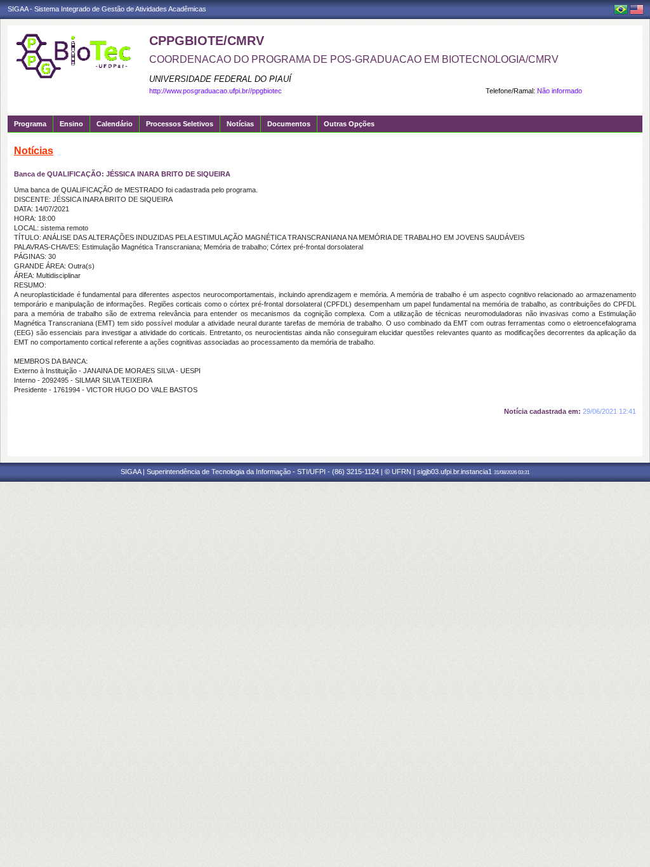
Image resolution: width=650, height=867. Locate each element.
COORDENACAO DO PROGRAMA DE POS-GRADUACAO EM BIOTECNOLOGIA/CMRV (354, 59)
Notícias (240, 124)
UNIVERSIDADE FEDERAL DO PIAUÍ (220, 79)
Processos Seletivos (179, 124)
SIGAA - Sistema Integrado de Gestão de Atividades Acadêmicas (107, 9)
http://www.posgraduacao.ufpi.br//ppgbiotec (215, 91)
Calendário (114, 124)
